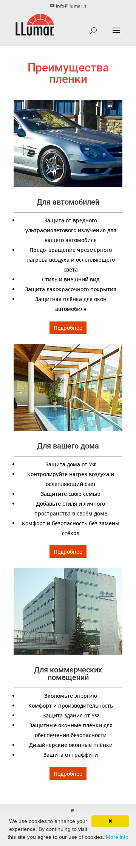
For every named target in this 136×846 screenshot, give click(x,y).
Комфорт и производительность (70, 705)
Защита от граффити (70, 754)
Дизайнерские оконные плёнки (71, 744)
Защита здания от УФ (71, 715)
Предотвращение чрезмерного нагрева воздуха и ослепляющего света (70, 259)
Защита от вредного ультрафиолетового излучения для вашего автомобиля (70, 230)
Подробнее (68, 327)
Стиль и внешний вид (70, 279)
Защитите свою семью (70, 493)
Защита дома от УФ (70, 464)
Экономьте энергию (70, 695)
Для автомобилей (68, 201)
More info (117, 837)
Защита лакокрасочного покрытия (70, 289)
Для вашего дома (68, 445)
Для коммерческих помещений (68, 673)
